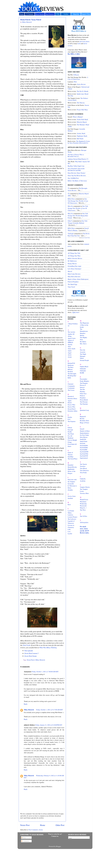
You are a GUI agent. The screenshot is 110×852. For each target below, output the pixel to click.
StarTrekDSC (84, 448)
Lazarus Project (72, 517)
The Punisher (84, 404)
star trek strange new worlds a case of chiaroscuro (78, 201)
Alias (69, 346)
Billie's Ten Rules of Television (77, 181)
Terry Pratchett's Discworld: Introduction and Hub (76, 169)
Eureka (70, 417)
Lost (69, 531)
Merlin (82, 335)
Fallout (70, 428)
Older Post (60, 825)
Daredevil (71, 396)
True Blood (83, 468)
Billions (70, 369)
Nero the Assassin (82, 351)
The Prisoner (84, 402)
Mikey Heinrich (40, 660)
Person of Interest (83, 386)
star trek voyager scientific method (77, 222)
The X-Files (83, 516)
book (79, 43)
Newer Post (25, 825)
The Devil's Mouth (82, 91)
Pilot (75, 82)
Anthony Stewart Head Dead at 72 (78, 159)
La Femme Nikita (71, 512)
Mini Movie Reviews (74, 276)
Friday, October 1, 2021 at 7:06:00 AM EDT (45, 672)
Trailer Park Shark (82, 119)
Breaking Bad (72, 376)
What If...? (83, 508)
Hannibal (70, 465)
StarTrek (82, 443)
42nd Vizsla (26, 645)
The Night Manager (83, 355)
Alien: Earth (71, 349)
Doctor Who (71, 405)
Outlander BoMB (83, 372)
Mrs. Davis (83, 344)
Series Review (81, 84)
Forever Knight (72, 440)
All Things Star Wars (74, 256)
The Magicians (84, 323)
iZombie (70, 490)
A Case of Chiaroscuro (78, 78)
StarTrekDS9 (84, 445)
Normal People (84, 360)
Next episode (28, 650)
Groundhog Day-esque (74, 266)
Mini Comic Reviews (74, 274)
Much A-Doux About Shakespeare (78, 279)
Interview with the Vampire (72, 480)
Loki (69, 529)
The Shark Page (72, 284)
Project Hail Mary (82, 110)
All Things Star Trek (74, 253)
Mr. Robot (83, 342)
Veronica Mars (84, 493)
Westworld (83, 506)
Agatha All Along (71, 335)
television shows (84, 41)
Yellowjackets (84, 522)
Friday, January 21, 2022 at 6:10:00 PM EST (48, 725)
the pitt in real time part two (78, 235)
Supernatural (84, 458)
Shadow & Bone (85, 431)
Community (71, 386)
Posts (24, 838)
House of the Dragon (71, 472)
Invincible (71, 484)
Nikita (82, 358)
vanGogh (70, 234)
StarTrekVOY (84, 456)
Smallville (83, 439)
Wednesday (83, 504)
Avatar (70, 357)
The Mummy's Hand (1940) (78, 125)
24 (68, 326)
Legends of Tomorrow (71, 522)
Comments (25, 841)
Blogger (58, 846)
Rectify (82, 418)
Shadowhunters (84, 433)
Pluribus (82, 391)
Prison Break (84, 400)
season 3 (31, 653)
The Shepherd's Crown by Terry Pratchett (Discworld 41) (79, 142)
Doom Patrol (31, 660)
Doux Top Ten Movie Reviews (77, 175)
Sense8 (82, 429)
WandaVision (84, 499)
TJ (68, 188)
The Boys (70, 367)
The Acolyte (71, 332)
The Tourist (83, 464)
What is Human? (78, 117)
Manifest (82, 333)
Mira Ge (70, 206)
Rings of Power (84, 423)
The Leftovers (72, 519)
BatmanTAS (71, 363)
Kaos (69, 504)
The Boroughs (72, 374)
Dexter (70, 403)
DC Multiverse (72, 261)
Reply (25, 704)
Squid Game (83, 441)
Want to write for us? (55, 834)
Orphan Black (84, 367)
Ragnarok (83, 416)
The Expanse (72, 421)
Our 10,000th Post (73, 178)
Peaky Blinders (84, 381)
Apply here (75, 312)
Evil (69, 419)
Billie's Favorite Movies (75, 258)
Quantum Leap (84, 410)
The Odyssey (81, 103)
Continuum (71, 388)
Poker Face (83, 394)
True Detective (84, 470)
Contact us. (55, 836)
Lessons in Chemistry (71, 526)
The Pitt (82, 389)
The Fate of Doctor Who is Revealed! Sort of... (76, 155)
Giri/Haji (70, 457)
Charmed (70, 384)
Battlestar (71, 365)
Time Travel (71, 287)
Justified (70, 498)
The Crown (71, 390)
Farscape (70, 430)
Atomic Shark (81, 133)
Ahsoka (70, 344)
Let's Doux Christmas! (74, 269)
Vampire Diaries (85, 487)
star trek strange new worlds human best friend (78, 215)
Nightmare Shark (82, 136)
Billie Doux (71, 199)
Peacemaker (83, 379)
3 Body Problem (73, 324)
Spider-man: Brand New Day (78, 95)
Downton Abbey (72, 411)
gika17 (70, 221)
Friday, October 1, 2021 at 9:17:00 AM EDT (49, 710)
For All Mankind (70, 437)
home (30, 656)
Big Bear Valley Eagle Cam (76, 166)
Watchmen (83, 502)
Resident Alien (84, 421)
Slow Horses (83, 437)
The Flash (71, 434)
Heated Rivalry (72, 467)
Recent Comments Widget (86, 237)
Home (42, 825)
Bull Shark (80, 139)
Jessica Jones (72, 496)
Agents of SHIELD (71, 341)
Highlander (71, 469)
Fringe (70, 442)
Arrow (70, 355)
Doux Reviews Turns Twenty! (76, 173)
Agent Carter (72, 338)
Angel (69, 353)
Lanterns (70, 515)
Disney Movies (72, 264)
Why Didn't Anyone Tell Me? (79, 162)
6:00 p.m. (76, 75)
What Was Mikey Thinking (48, 647)
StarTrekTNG (84, 454)
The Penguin (84, 383)
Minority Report (82, 122)
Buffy (69, 378)
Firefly (70, 432)
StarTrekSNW (84, 452)
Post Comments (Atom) (36, 830)
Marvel (70, 271)
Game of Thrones (70, 453)
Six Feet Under (84, 435)
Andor (70, 351)
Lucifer (70, 534)
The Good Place (72, 459)
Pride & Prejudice (73, 282)
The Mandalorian (84, 330)
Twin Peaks (83, 472)
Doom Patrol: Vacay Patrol (30, 19)
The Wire (83, 510)
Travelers (82, 466)
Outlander (83, 369)
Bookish (70, 371)
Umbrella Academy (83, 480)
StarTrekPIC (83, 450)
